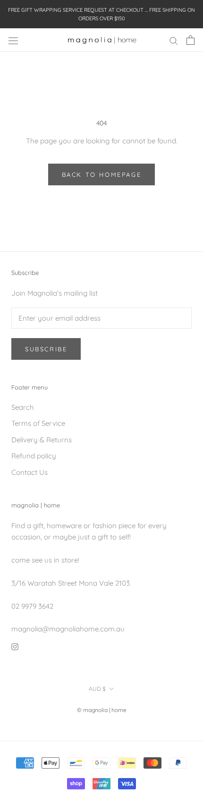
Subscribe (46, 349)
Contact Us (29, 472)
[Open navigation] (13, 40)
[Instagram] (14, 646)
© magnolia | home (102, 709)
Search (22, 407)
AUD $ (97, 688)
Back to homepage (102, 174)
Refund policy (33, 455)
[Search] (173, 40)
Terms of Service (38, 423)
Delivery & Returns (41, 439)
